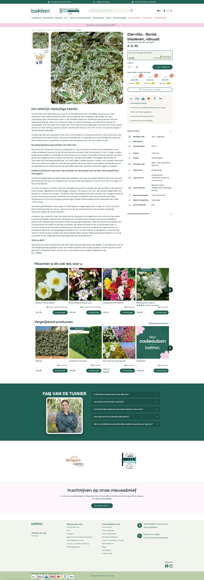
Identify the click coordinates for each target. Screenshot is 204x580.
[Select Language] (159, 11)
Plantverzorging (119, 18)
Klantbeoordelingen (110, 537)
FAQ (68, 530)
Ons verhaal (107, 527)
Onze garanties (108, 530)
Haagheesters (69, 30)
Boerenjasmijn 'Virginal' (145, 303)
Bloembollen (48, 18)
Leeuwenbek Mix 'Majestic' (113, 303)
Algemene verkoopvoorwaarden (79, 537)
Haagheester (103, 114)
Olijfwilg (38, 361)
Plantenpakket (134, 18)
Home (33, 30)
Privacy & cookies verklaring (78, 544)
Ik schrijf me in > (102, 506)
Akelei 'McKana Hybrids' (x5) (80, 303)
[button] (84, 11)
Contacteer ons (73, 527)
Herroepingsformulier (75, 540)
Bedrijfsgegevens (73, 547)
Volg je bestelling (150, 527)
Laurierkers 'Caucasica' (78, 361)
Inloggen (70, 534)
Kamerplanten (98, 18)
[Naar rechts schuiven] (170, 289)
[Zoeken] (131, 10)
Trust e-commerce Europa (113, 540)
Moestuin (59, 18)
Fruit (66, 18)
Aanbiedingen (160, 18)
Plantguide (106, 550)
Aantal (130, 63)
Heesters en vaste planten (55, 30)
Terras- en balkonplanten (80, 18)
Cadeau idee (107, 553)
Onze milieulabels (109, 534)
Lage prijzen (147, 18)
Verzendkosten (108, 544)
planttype (60, 114)
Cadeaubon (141, 361)
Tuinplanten (36, 18)
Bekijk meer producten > (159, 323)
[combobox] (111, 10)
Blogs (104, 547)
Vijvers (108, 18)
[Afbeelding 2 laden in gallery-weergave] (40, 40)
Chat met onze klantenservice (156, 538)
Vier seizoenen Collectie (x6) (114, 361)
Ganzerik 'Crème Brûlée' (44, 303)
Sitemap (34, 536)
